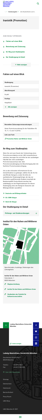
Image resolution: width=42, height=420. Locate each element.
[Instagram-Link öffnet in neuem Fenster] (36, 337)
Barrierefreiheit (8, 392)
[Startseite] (6, 325)
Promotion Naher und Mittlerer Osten (19, 139)
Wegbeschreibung (13, 284)
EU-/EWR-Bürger (11, 198)
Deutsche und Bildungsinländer (15, 193)
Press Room (7, 397)
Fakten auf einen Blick (14, 41)
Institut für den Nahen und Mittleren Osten (21, 289)
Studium (3, 12)
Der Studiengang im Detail (15, 57)
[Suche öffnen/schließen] (38, 4)
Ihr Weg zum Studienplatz (15, 52)
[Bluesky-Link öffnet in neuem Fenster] (36, 331)
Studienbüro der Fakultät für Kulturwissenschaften (16, 295)
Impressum (7, 388)
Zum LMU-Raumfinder (12, 372)
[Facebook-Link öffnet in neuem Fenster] (36, 325)
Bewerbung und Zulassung (15, 47)
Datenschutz (7, 384)
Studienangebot (12, 12)
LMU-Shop (6, 401)
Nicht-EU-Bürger (11, 202)
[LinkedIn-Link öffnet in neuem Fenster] (36, 343)
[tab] (21, 213)
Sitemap (6, 379)
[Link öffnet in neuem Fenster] (21, 334)
